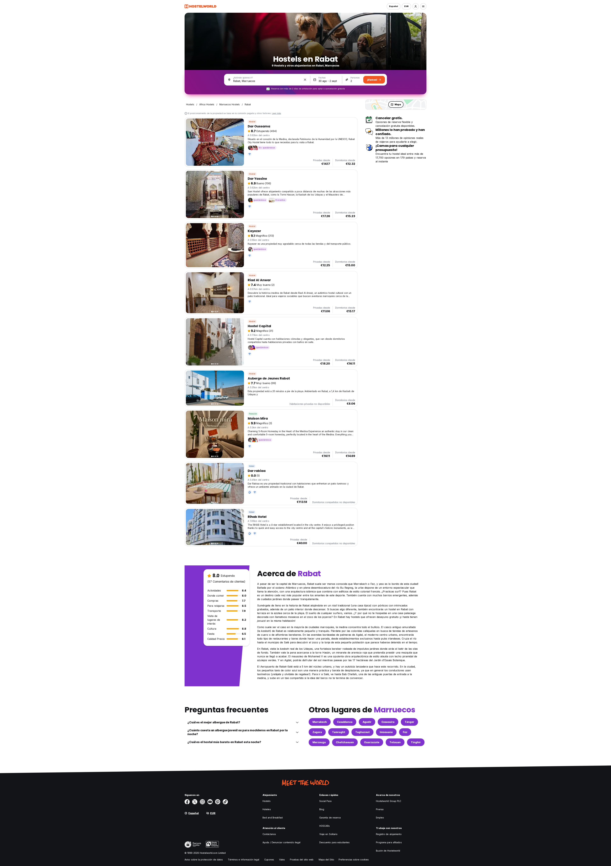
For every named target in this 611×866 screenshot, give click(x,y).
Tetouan (395, 742)
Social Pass (325, 801)
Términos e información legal (243, 859)
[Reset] (305, 79)
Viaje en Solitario (328, 834)
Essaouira (388, 721)
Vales (282, 859)
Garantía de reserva (330, 817)
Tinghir (416, 742)
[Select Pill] (415, 6)
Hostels (266, 801)
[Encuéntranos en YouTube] (210, 801)
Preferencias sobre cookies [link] (354, 859)
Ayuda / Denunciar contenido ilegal (281, 842)
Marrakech (320, 721)
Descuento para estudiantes (334, 842)
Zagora (317, 732)
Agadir (367, 721)
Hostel (252, 121)
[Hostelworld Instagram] (202, 801)
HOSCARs (324, 825)
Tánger (409, 721)
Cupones (269, 859)
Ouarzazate (371, 742)
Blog (321, 809)
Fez (405, 732)
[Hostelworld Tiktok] (225, 801)
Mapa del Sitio (326, 859)
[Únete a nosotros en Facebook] (187, 801)
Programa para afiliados (389, 842)
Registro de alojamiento (388, 834)
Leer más (276, 113)
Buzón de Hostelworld (388, 850)
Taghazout (362, 732)
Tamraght (338, 732)
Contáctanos (269, 834)
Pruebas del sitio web (301, 859)
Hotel (251, 466)
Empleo (380, 817)
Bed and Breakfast (273, 817)
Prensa (379, 809)
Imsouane (386, 732)
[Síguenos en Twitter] (194, 801)
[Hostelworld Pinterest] (217, 801)
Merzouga (319, 742)
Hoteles (267, 809)
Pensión (253, 414)
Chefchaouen (345, 742)
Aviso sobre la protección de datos (204, 859)
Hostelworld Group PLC (388, 801)
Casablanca (344, 721)
